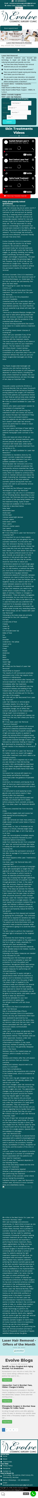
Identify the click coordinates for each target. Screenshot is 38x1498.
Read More (7, 1380)
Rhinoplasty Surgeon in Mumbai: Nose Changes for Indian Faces (18, 1407)
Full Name (7, 103)
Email (5, 108)
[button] (19, 25)
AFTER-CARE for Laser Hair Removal (19, 751)
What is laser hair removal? (16, 206)
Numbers (7, 112)
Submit (9, 122)
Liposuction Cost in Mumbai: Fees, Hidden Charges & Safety (17, 1386)
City (5, 117)
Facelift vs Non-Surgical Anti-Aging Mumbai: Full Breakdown (17, 1367)
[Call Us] (33, 1493)
